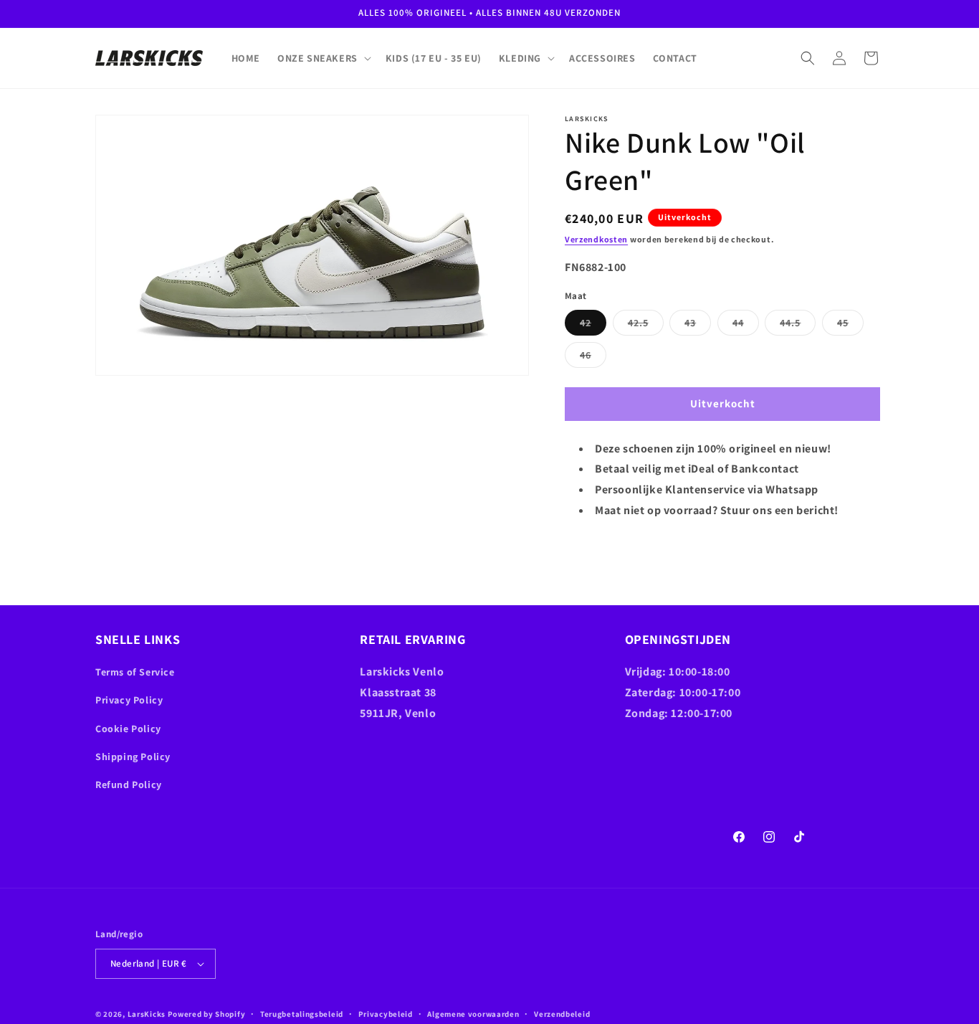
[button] (323, 58)
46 (593, 358)
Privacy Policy (129, 699)
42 (593, 326)
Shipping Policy (133, 756)
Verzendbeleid (562, 1013)
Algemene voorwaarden (473, 1013)
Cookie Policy (128, 728)
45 (850, 326)
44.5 (798, 326)
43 (697, 326)
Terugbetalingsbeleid (301, 1013)
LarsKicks (147, 1014)
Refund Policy (128, 784)
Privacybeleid (385, 1013)
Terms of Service (135, 671)
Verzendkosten (596, 239)
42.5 (646, 326)
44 (745, 326)
